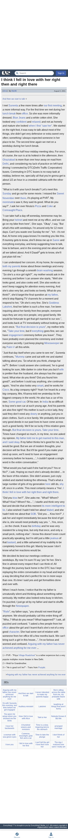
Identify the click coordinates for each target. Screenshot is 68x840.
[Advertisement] (34, 35)
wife (61, 369)
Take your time (16, 331)
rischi (13, 91)
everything (37, 331)
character (14, 631)
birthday (36, 526)
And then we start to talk (14, 99)
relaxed (36, 121)
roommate (8, 202)
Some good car (17, 401)
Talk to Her (42, 717)
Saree (56, 240)
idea (5, 91)
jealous (54, 538)
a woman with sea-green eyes (9, 736)
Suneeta (13, 105)
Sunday (7, 193)
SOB (33, 514)
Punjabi (41, 667)
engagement (16, 335)
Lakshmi (42, 706)
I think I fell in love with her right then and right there (33, 490)
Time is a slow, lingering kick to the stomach (42, 727)
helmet (18, 220)
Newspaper (22, 606)
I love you (9, 744)
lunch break (9, 113)
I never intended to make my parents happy (42, 694)
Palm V (10, 347)
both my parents (11, 266)
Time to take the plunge (42, 736)
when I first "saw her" (40, 125)
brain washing (45, 270)
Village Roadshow (27, 655)
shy (62, 484)
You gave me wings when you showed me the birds (9, 717)
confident (21, 121)
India (45, 401)
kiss (15, 497)
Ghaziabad (9, 159)
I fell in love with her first (26, 744)
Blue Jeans (19, 117)
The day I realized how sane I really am (58, 744)
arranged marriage (58, 727)
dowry (33, 414)
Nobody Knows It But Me (58, 717)
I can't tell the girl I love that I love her (42, 744)
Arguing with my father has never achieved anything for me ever (34, 646)
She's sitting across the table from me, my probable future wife (58, 694)
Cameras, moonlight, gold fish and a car (25, 736)
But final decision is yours (30, 327)
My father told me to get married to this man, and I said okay (34, 440)
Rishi (6, 611)
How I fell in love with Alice (26, 717)
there (23, 198)
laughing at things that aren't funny (58, 706)
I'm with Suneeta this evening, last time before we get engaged (9, 706)
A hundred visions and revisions (26, 727)
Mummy (20, 356)
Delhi (6, 163)
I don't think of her (58, 736)
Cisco (6, 389)
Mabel (49, 510)
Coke (50, 206)
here (47, 484)
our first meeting (53, 105)
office (25, 113)
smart (40, 385)
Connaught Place (12, 210)
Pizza (38, 206)
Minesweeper (51, 343)
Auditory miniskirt (26, 706)
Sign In (61, 73)
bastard (11, 542)
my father (53, 294)
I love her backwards (9, 727)
